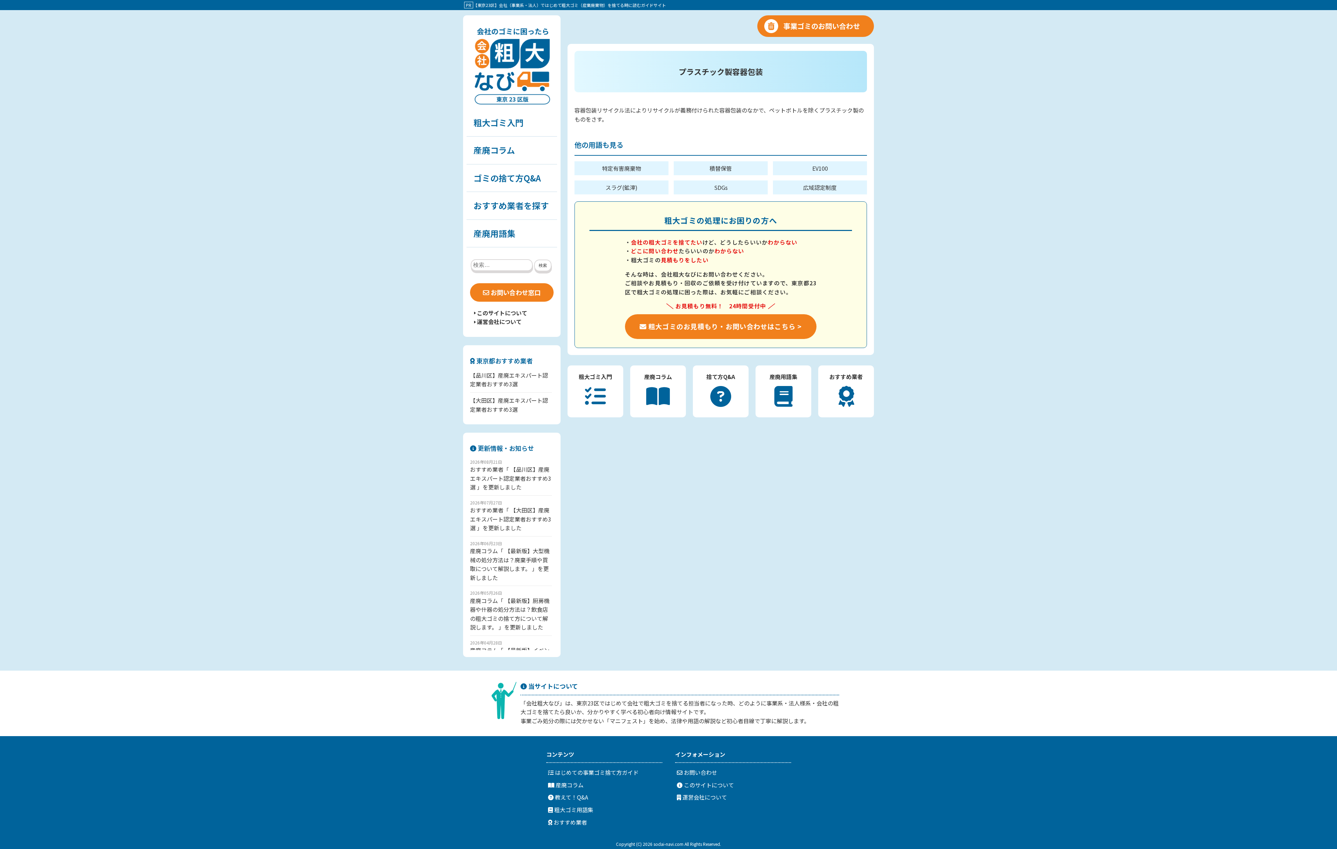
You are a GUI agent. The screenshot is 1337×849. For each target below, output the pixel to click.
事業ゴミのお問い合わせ (821, 26)
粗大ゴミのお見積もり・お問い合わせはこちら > (724, 326)
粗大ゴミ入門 (499, 122)
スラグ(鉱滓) (621, 187)
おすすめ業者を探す (511, 205)
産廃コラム (494, 150)
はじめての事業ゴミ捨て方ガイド (596, 772)
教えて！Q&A (571, 797)
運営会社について (499, 321)
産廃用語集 (494, 233)
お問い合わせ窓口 (515, 292)
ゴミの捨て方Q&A (507, 178)
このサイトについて (502, 313)
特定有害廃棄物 (621, 168)
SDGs (721, 187)
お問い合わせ (699, 772)
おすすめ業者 (569, 822)
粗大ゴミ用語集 (573, 809)
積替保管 (721, 168)
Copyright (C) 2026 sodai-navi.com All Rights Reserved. (668, 844)
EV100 (820, 168)
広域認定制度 (820, 187)
